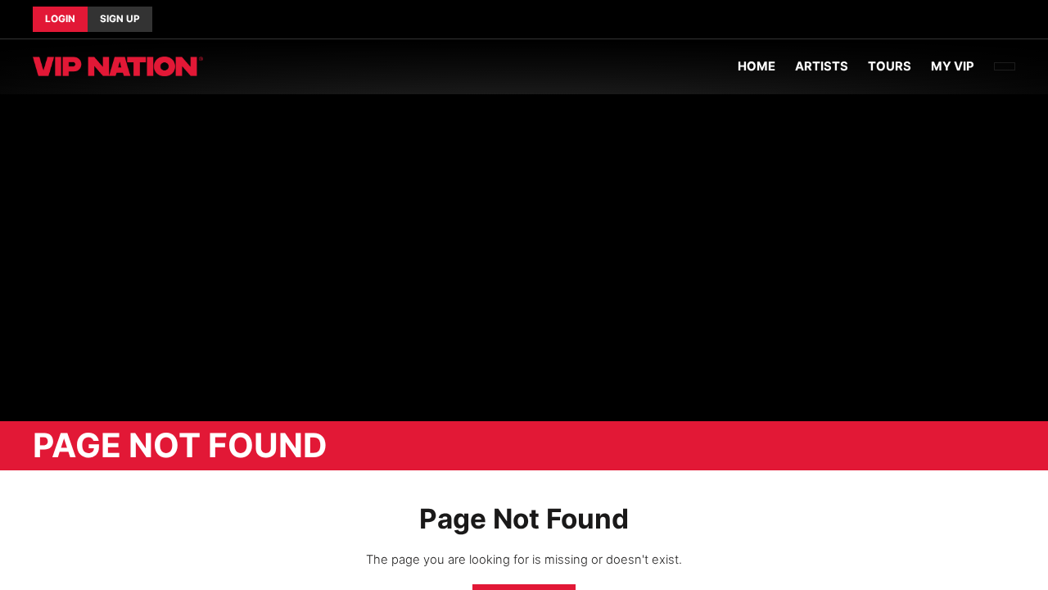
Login (60, 19)
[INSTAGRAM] (1015, 19)
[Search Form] (1004, 66)
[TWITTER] (1002, 19)
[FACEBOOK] (989, 19)
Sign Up (120, 19)
